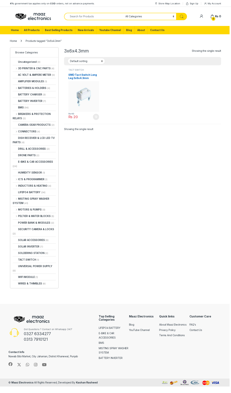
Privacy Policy (167, 329)
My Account (214, 3)
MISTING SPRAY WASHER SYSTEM (31, 201)
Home (15, 30)
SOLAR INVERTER (30, 246)
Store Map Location (169, 3)
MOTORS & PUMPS (31, 209)
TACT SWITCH (76, 70)
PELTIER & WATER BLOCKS (36, 216)
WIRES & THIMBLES (32, 283)
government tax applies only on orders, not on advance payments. (52, 3)
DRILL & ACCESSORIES (34, 148)
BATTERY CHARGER (32, 94)
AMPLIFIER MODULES (32, 81)
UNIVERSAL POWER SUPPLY (32, 268)
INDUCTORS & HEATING (34, 185)
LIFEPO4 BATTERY (31, 192)
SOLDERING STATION (33, 252)
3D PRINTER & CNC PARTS (36, 68)
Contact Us (157, 30)
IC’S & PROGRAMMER (32, 179)
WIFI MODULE (28, 276)
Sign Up (194, 3)
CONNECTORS (29, 131)
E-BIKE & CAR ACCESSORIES (33, 164)
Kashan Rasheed (87, 382)
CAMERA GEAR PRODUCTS (36, 124)
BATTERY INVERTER (32, 100)
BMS (23, 107)
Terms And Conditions (172, 335)
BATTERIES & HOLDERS (34, 87)
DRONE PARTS (28, 155)
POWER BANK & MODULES (36, 222)
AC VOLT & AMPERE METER (36, 74)
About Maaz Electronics (173, 324)
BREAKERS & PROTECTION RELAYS (32, 116)
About (141, 30)
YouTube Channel (139, 329)
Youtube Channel (110, 30)
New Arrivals (86, 30)
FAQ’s (192, 324)
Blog (129, 30)
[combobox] (93, 16)
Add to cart (96, 117)
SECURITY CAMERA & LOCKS (33, 231)
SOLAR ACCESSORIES (33, 239)
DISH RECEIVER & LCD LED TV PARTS (34, 140)
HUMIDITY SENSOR (31, 172)
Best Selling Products (59, 30)
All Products (32, 30)
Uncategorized (29, 61)
